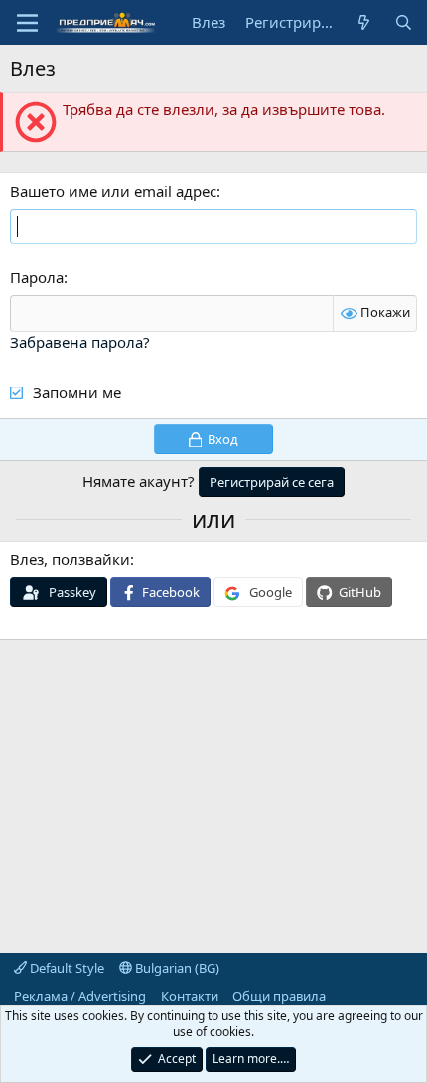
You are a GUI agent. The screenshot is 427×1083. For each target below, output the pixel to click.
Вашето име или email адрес (113, 191)
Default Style (65, 968)
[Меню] (27, 23)
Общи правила (279, 996)
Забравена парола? (80, 342)
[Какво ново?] (364, 22)
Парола (37, 277)
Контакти (189, 996)
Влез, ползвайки (70, 559)
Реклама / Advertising (80, 996)
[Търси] (403, 22)
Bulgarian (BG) (175, 968)
